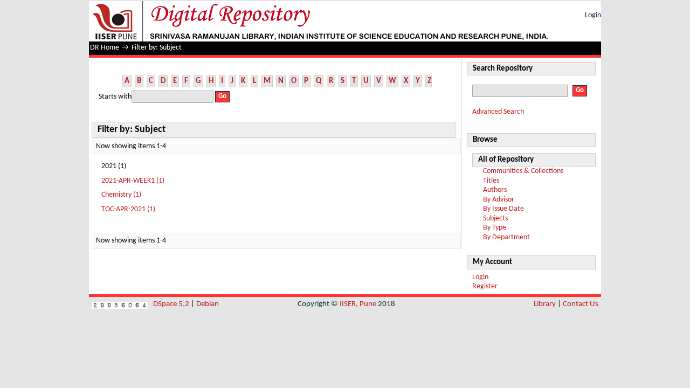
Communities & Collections (523, 171)
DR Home (104, 47)
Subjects (495, 218)
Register (485, 286)
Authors (495, 189)
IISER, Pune (358, 304)
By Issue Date (503, 208)
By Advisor (498, 199)
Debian (207, 304)
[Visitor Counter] (120, 304)
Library (545, 304)
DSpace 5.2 (172, 304)
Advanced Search (498, 111)
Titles (491, 180)
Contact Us (580, 304)
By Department (506, 237)
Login (593, 15)
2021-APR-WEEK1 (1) (132, 180)
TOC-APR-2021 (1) (128, 209)
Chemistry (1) (121, 194)
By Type (494, 227)
